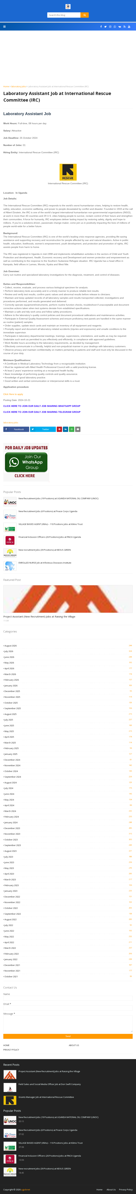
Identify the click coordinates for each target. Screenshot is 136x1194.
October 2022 (68, 908)
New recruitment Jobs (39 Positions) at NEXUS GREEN (45, 549)
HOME (6, 1045)
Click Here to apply (13, 394)
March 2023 (68, 879)
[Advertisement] (68, 60)
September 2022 (68, 913)
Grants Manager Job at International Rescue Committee (46, 1097)
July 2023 (68, 856)
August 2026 (68, 645)
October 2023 (68, 839)
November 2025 (68, 696)
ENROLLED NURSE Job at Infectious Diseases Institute (45, 562)
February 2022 (68, 953)
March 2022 (68, 947)
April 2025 (68, 736)
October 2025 (68, 702)
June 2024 (68, 793)
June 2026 (68, 657)
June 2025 (68, 725)
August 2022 (68, 919)
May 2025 (68, 731)
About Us (111, 1189)
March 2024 (68, 811)
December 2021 (68, 965)
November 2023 (68, 833)
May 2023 (68, 868)
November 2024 (68, 765)
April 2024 (68, 805)
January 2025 (68, 754)
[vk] (120, 27)
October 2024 (68, 771)
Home (6, 86)
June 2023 (68, 862)
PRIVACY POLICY (11, 1049)
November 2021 (68, 970)
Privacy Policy (126, 1189)
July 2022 (68, 925)
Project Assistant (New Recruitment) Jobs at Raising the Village (39, 616)
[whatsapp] (115, 27)
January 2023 (68, 890)
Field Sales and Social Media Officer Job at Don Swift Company (50, 1084)
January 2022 (68, 959)
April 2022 (68, 942)
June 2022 (68, 930)
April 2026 (68, 668)
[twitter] (105, 27)
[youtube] (129, 27)
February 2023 (68, 885)
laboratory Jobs (18, 86)
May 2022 (68, 936)
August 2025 (68, 714)
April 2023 (68, 873)
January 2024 (68, 822)
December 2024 (68, 759)
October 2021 (68, 976)
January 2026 (68, 685)
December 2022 (68, 896)
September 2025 (68, 708)
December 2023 (68, 828)
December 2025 (68, 691)
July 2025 (68, 719)
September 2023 (68, 845)
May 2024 (68, 799)
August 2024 (68, 782)
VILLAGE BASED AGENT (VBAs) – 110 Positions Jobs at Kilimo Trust (51, 524)
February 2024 (68, 816)
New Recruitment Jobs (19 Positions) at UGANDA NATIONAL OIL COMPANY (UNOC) (58, 498)
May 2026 (68, 662)
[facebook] (101, 27)
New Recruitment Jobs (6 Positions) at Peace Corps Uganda (48, 511)
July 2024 (68, 788)
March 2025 (68, 742)
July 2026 (68, 651)
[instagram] (110, 27)
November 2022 (68, 902)
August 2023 (68, 850)
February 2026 (68, 679)
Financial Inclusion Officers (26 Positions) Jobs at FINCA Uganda (50, 536)
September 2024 (68, 776)
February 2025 (68, 748)
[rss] (124, 27)
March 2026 (68, 674)
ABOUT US (74, 1045)
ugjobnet (25, 1189)
